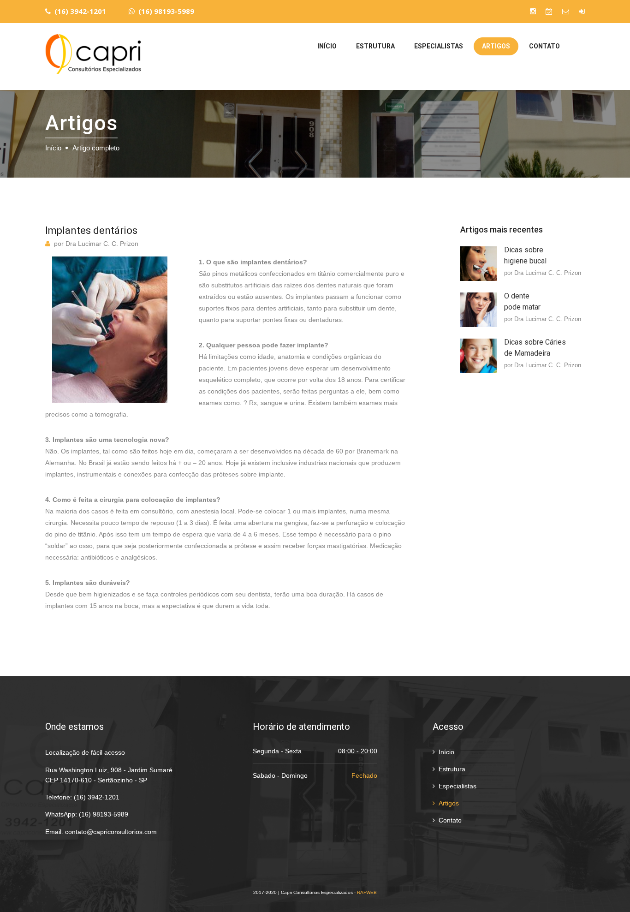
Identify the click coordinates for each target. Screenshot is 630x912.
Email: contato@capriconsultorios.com (101, 831)
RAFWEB (367, 892)
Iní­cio (53, 148)
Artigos (496, 46)
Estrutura (375, 46)
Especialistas (438, 46)
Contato (544, 46)
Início (327, 46)
